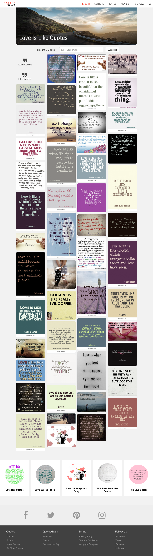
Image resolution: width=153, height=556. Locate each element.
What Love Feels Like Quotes (76, 490)
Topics (112, 3)
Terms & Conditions (88, 540)
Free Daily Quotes (46, 49)
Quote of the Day (51, 544)
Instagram (120, 548)
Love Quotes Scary (138, 489)
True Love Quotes (107, 489)
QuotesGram (9, 3)
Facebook (120, 536)
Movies (125, 3)
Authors (99, 3)
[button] (150, 3)
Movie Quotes (13, 544)
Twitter (118, 540)
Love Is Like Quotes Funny (45, 490)
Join (87, 3)
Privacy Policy (85, 536)
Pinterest (119, 544)
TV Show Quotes (15, 548)
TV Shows (138, 3)
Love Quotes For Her (14, 489)
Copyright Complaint (88, 544)
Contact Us (48, 540)
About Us (47, 536)
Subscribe (112, 49)
